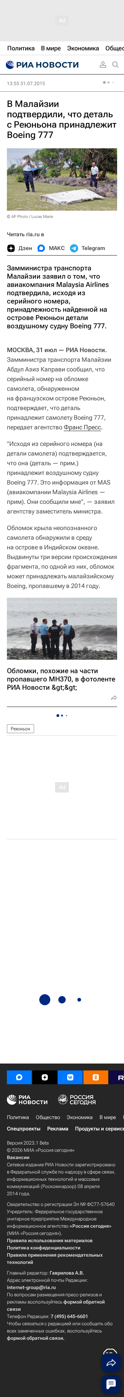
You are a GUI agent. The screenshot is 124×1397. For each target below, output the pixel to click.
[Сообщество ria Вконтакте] (70, 1077)
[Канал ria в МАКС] (19, 1077)
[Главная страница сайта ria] (41, 64)
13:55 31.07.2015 (26, 83)
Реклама (57, 1129)
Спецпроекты (23, 1129)
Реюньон (20, 728)
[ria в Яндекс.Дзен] (44, 1077)
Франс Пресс (82, 427)
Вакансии (18, 1157)
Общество (48, 1117)
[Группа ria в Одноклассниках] (95, 1077)
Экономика (80, 1117)
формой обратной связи (35, 1338)
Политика (18, 1117)
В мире (108, 1117)
